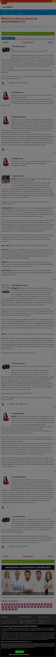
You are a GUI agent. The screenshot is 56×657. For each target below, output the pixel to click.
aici (9, 637)
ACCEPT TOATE (19, 651)
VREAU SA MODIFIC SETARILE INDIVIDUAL (19, 654)
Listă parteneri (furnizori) (6, 648)
